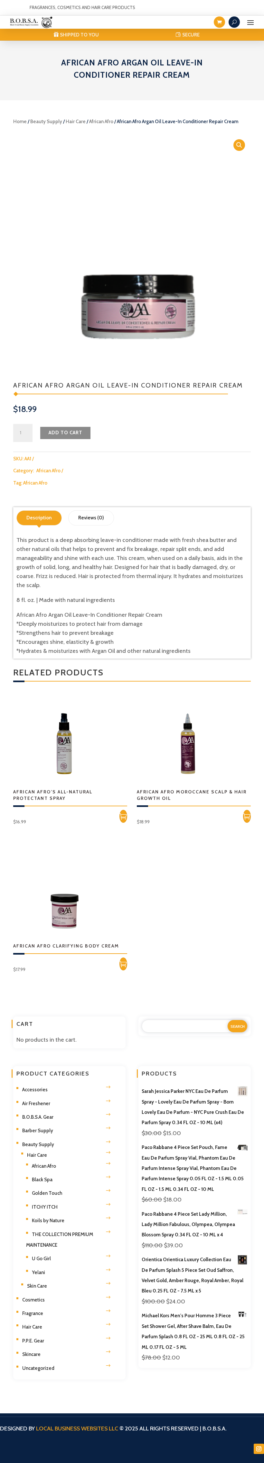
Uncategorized (38, 1368)
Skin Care (37, 1286)
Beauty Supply (46, 121)
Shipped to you (79, 35)
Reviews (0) (91, 518)
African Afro (101, 121)
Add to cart (65, 433)
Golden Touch (47, 1193)
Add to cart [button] (123, 816)
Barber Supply (37, 1131)
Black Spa (42, 1180)
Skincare (31, 1354)
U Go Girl (41, 1259)
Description (39, 518)
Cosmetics (33, 1300)
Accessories (35, 1090)
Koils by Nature (48, 1220)
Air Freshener (36, 1103)
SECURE (191, 35)
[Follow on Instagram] (259, 1449)
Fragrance (32, 1313)
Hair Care (76, 121)
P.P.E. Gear (33, 1341)
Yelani (38, 1272)
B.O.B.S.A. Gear (37, 1117)
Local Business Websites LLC (77, 1428)
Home (20, 121)
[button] (239, 145)
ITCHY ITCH (45, 1207)
